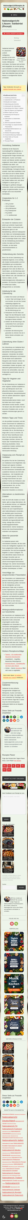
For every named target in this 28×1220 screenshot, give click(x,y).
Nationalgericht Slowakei (10, 1170)
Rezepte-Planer (9, 141)
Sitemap (11, 1207)
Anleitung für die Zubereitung (12, 106)
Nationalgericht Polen (6, 1161)
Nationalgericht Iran (14, 1135)
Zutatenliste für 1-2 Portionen (12, 100)
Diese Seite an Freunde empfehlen (11, 138)
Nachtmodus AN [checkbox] (4, 1217)
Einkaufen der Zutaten (10, 102)
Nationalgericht (6, 878)
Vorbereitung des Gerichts (11, 104)
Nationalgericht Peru (17, 1157)
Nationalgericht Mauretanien (8, 1147)
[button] (4, 717)
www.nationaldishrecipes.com (14, 1210)
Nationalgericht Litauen (14, 875)
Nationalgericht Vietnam (11, 1189)
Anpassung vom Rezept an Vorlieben (11, 115)
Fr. (23, 766)
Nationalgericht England (11, 1123)
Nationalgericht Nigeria (16, 1155)
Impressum (6, 1207)
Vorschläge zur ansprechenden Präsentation (13, 125)
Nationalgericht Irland (7, 1137)
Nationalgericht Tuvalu (9, 1180)
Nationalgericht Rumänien (7, 1164)
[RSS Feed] (16, 924)
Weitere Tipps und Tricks (11, 112)
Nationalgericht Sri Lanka (7, 1175)
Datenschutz (21, 1205)
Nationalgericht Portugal (19, 1162)
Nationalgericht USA (15, 1186)
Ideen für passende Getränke (13, 122)
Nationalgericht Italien (12, 1140)
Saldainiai (4, 880)
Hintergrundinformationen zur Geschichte (13, 129)
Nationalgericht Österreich (12, 1195)
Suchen (4, 884)
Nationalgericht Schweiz (12, 1166)
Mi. (13, 766)
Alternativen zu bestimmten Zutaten (12, 119)
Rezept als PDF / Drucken (14, 778)
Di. (9, 766)
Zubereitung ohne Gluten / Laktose (13, 108)
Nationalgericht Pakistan (6, 1157)
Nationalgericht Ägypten (11, 1192)
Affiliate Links (17, 1207)
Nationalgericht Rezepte (14, 7)
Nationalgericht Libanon (15, 1145)
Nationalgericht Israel (18, 1137)
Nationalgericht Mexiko (11, 1150)
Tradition (10, 880)
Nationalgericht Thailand (12, 1178)
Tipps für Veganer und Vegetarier (13, 110)
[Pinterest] (12, 924)
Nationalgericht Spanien (11, 1173)
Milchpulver (16, 877)
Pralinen (13, 878)
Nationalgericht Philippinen (11, 1159)
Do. (18, 766)
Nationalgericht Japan (7, 1143)
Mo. (4, 766)
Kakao (10, 877)
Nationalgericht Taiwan (16, 1175)
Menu (15, 15)
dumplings (19, 668)
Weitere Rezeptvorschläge (12, 132)
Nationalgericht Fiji (9, 1126)
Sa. (4, 770)
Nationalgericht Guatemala (16, 1133)
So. (9, 770)
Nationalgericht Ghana (6, 1131)
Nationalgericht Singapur (13, 1168)
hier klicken (17, 760)
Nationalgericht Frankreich (12, 1129)
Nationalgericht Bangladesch (20, 1114)
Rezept (18, 878)
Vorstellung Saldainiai (10, 97)
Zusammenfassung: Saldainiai (13, 135)
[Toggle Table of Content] (22, 95)
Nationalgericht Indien (6, 1135)
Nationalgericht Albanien (8, 1114)
